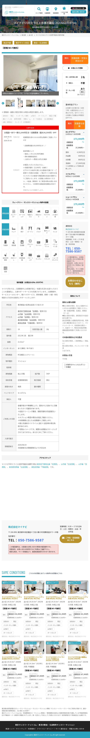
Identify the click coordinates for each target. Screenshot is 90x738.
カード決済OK (37, 119)
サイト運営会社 (61, 728)
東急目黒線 (22, 323)
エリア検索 (39, 13)
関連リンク (10, 728)
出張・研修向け (8, 122)
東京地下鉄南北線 (24, 311)
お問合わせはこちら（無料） (75, 282)
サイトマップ (21, 728)
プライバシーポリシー (45, 728)
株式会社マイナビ (72, 229)
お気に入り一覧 (79, 8)
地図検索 (56, 13)
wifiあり (33, 116)
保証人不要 (52, 116)
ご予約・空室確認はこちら (72, 538)
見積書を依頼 (79, 125)
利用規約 (31, 728)
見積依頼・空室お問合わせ (79, 59)
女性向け (5, 116)
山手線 (20, 314)
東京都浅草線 (23, 320)
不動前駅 (31, 323)
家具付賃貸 (17, 119)
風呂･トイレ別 (7, 119)
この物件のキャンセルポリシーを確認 (74, 365)
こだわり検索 (64, 13)
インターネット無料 (22, 116)
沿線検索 (47, 13)
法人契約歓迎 (48, 119)
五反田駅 (28, 314)
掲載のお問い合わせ (76, 728)
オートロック (42, 116)
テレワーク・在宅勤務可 (22, 122)
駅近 (12, 116)
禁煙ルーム (27, 119)
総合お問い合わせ (78, 12)
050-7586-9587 (74, 249)
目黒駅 (35, 311)
